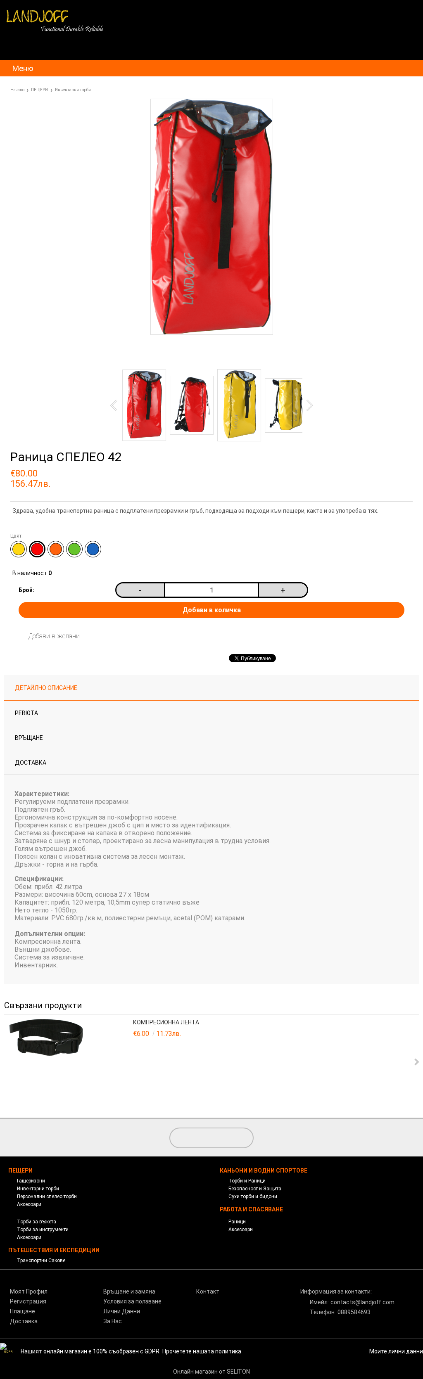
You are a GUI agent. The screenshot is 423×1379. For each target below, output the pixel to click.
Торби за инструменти (43, 1229)
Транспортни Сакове (41, 1260)
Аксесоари (29, 1204)
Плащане (22, 1311)
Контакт (207, 1291)
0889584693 (354, 1312)
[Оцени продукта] (192, 354)
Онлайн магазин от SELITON (211, 1371)
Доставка (30, 762)
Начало (17, 90)
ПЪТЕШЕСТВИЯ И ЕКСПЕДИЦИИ (54, 1250)
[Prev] (115, 405)
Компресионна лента (166, 1022)
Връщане (29, 738)
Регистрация (28, 1301)
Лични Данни (121, 1311)
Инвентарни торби (73, 90)
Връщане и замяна (129, 1291)
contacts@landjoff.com (362, 1302)
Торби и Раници (247, 1181)
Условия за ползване (132, 1301)
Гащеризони (31, 1181)
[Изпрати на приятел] (152, 354)
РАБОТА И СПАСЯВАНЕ (251, 1209)
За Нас (112, 1321)
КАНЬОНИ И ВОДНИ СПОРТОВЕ (263, 1170)
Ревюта (26, 713)
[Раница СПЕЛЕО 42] (211, 332)
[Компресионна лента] (70, 1062)
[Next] (307, 405)
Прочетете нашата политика (201, 1351)
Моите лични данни (396, 1351)
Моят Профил (29, 1291)
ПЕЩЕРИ (39, 90)
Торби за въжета (36, 1222)
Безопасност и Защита (254, 1189)
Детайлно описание (46, 688)
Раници (237, 1222)
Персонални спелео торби (47, 1196)
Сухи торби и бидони (252, 1196)
